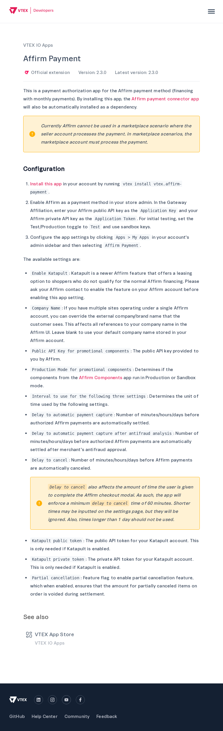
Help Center (44, 716)
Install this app (46, 184)
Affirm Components (100, 378)
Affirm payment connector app (165, 99)
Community (76, 716)
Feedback (106, 716)
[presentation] (211, 11)
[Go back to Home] (31, 11)
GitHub (17, 716)
